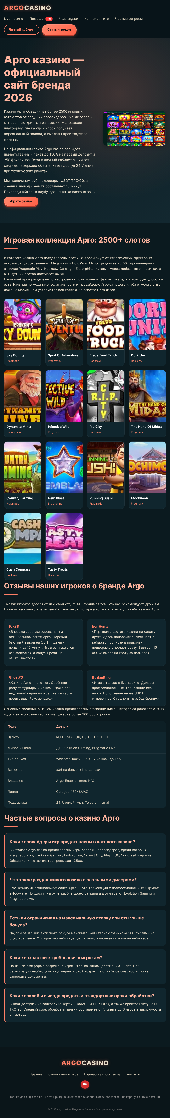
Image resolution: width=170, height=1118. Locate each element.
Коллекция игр (96, 19)
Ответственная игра (63, 1074)
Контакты (133, 1074)
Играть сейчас (21, 201)
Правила (36, 1074)
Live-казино (13, 19)
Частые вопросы (129, 19)
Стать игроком (59, 29)
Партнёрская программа (102, 1074)
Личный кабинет (22, 29)
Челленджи (68, 19)
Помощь (40, 19)
